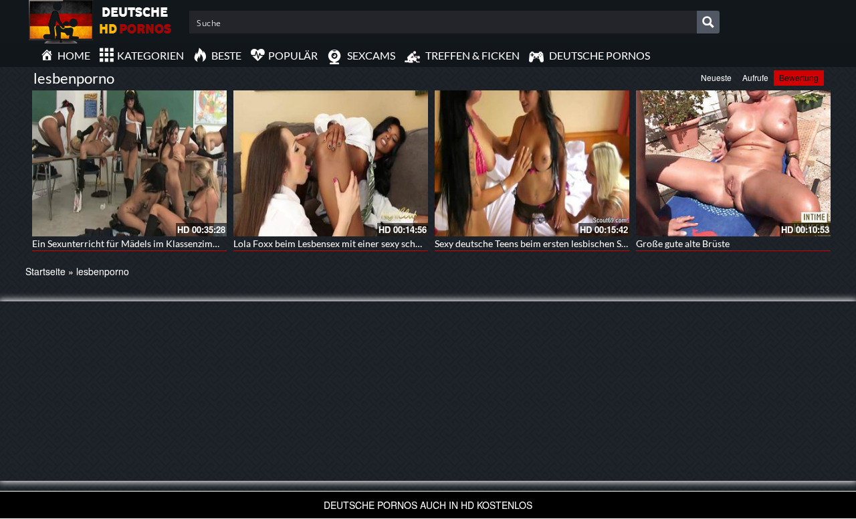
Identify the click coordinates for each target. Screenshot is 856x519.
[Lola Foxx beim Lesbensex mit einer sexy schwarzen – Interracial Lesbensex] (330, 163)
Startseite (45, 271)
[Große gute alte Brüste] (733, 163)
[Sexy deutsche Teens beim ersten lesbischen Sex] (532, 163)
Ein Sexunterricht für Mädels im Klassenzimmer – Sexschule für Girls (174, 243)
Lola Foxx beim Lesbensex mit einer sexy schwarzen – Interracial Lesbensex (387, 243)
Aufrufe (755, 77)
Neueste (716, 77)
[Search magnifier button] (708, 22)
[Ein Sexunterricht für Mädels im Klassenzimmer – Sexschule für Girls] (129, 163)
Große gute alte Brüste (683, 243)
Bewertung (799, 77)
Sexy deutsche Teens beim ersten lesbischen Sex (533, 243)
